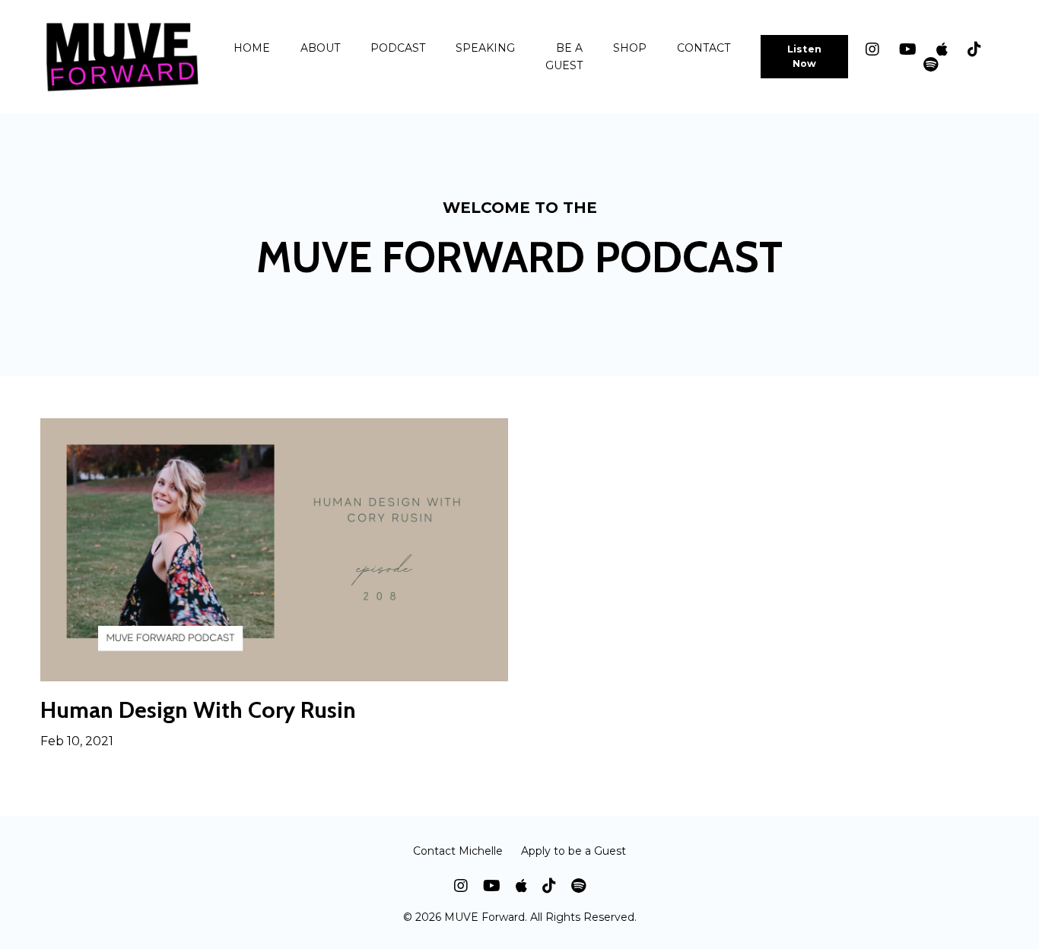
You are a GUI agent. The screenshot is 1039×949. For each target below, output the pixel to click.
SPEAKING (485, 48)
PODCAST (397, 48)
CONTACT (703, 48)
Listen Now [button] (804, 56)
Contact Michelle (458, 851)
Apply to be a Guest (573, 851)
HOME (252, 48)
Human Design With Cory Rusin (198, 710)
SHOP (630, 48)
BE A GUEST (564, 56)
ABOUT (320, 48)
